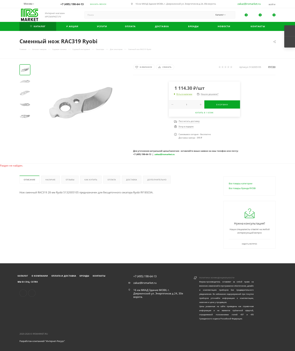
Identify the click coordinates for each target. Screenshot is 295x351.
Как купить (91, 179)
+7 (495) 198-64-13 (72, 4)
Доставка (131, 179)
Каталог (23, 275)
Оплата (112, 179)
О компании (40, 275)
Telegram (32, 293)
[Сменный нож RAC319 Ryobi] (80, 102)
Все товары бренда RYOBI (242, 188)
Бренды (84, 275)
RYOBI (272, 67)
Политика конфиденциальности (217, 277)
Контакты (99, 275)
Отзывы (70, 179)
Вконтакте (23, 293)
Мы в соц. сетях (28, 281)
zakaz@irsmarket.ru (249, 3)
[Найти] (231, 14)
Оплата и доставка (63, 275)
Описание (29, 179)
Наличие (50, 179)
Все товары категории (240, 183)
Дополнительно (156, 179)
